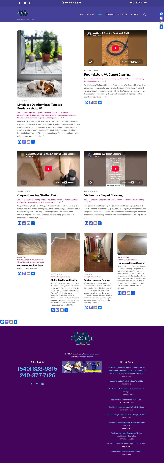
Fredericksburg (23, 115)
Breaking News (29, 113)
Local (43, 200)
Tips (48, 200)
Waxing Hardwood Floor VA (97, 280)
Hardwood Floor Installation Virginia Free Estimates (126, 444)
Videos (100, 14)
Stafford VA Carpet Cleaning (60, 277)
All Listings (122, 14)
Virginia (41, 118)
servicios (33, 118)
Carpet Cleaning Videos (31, 262)
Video (121, 79)
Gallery (111, 14)
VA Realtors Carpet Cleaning (103, 195)
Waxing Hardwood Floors (92, 277)
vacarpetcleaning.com (91, 354)
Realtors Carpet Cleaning (100, 200)
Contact (136, 14)
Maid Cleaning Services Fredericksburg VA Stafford (126, 415)
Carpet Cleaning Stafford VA (36, 195)
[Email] (161, 23)
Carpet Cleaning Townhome (30, 265)
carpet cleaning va (111, 79)
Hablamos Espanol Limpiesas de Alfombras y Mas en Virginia (53, 115)
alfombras (64, 113)
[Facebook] (161, 14)
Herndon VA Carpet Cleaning (126, 260)
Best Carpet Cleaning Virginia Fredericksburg (126, 407)
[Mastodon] (161, 18)
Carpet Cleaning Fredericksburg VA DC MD (126, 381)
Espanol (40, 113)
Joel (18, 113)
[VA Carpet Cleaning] (22, 15)
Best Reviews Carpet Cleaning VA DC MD (126, 399)
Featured (47, 113)
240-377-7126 (138, 2)
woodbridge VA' (51, 118)
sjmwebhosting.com (86, 356)
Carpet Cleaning (97, 79)
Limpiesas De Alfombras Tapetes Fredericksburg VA (39, 106)
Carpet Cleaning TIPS (36, 202)
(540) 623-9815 (71, 2)
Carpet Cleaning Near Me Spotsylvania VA (126, 451)
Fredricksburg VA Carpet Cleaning (107, 74)
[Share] (161, 27)
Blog (91, 14)
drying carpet (50, 202)
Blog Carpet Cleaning (32, 200)
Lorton (26, 118)
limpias (20, 118)
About (80, 14)
